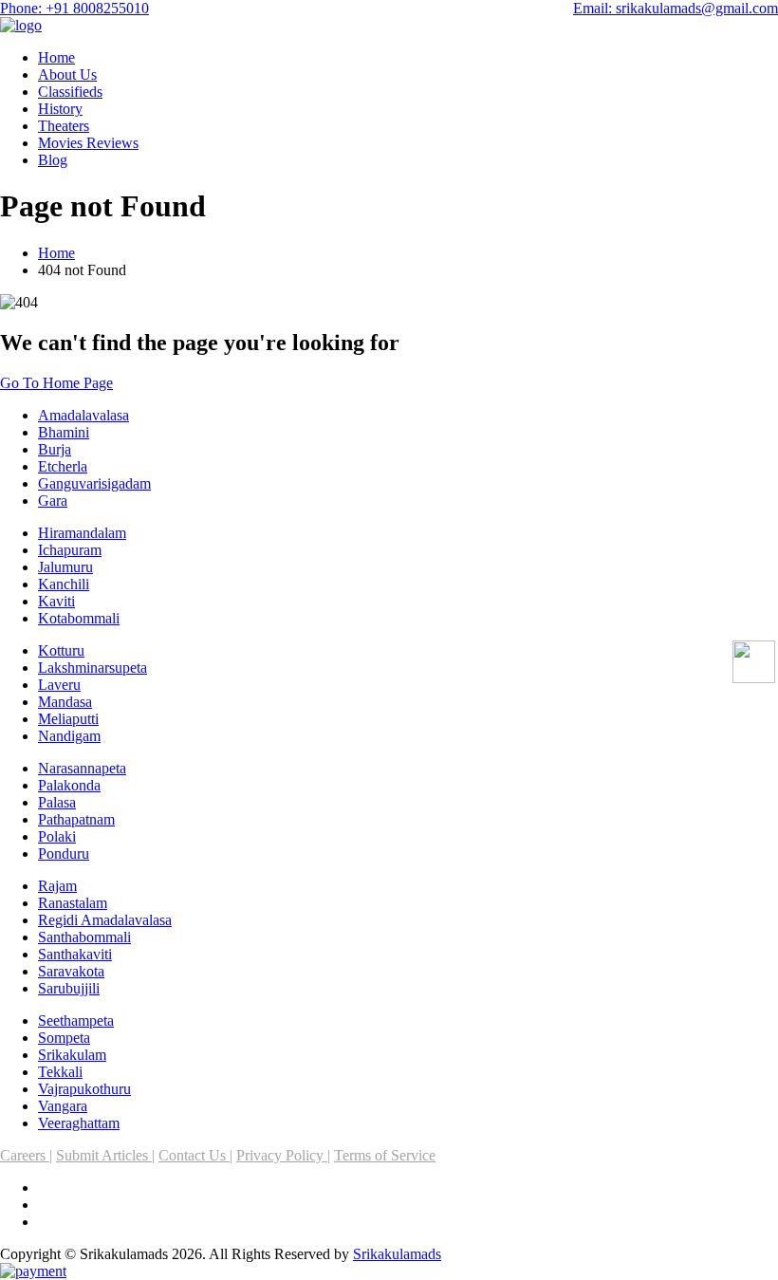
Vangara (62, 1106)
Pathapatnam (76, 819)
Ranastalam (72, 903)
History (60, 109)
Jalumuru (65, 567)
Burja (54, 449)
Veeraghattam (79, 1123)
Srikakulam (72, 1055)
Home (56, 57)
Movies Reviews (88, 143)
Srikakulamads (397, 1254)
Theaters (63, 126)
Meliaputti (68, 719)
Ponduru (63, 853)
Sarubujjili (69, 988)
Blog (52, 160)
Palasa (57, 802)
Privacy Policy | (283, 1155)
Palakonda (69, 785)
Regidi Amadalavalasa (105, 920)
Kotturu (61, 650)
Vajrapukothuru (84, 1089)
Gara (52, 500)
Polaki (57, 836)
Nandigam (69, 736)
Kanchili (63, 584)
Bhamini (63, 432)
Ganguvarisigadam (94, 483)
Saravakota (71, 971)
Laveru (59, 685)
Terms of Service (384, 1155)
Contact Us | (195, 1155)
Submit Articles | (105, 1155)
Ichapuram (70, 550)
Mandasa (65, 702)
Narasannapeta (82, 768)
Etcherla (62, 466)
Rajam (57, 886)
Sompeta (64, 1038)
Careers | (26, 1155)
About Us (67, 74)
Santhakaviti (75, 954)
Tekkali (60, 1072)
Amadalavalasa (83, 415)
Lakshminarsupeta (92, 667)
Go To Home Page (56, 383)
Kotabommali (79, 618)
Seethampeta (76, 1020)
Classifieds (70, 91)
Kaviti (56, 601)
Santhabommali (84, 937)
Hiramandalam (82, 533)
